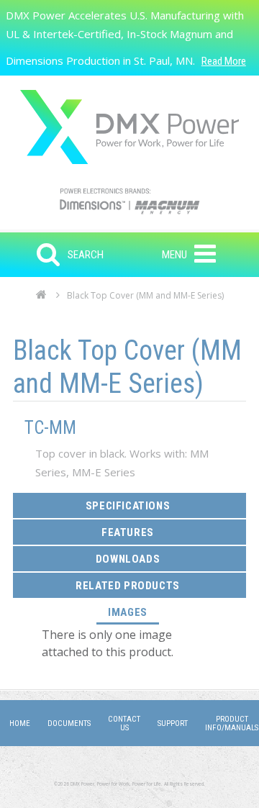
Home (41, 298)
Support (173, 723)
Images (133, 612)
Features (127, 532)
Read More (223, 61)
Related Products (128, 585)
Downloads (128, 559)
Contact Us (124, 723)
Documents (69, 723)
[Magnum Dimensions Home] (129, 127)
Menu (174, 254)
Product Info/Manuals (231, 723)
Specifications (128, 505)
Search (86, 254)
